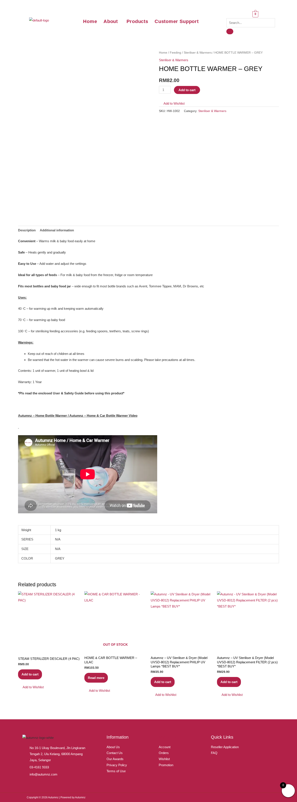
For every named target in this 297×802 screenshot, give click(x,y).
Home (90, 21)
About (110, 21)
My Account (170, 737)
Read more (96, 678)
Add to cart (187, 90)
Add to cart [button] (30, 674)
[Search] (229, 31)
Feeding (175, 52)
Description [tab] (27, 230)
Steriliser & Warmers (198, 52)
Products (137, 21)
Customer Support (177, 21)
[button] (111, 21)
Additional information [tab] (57, 230)
